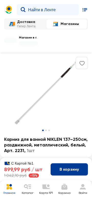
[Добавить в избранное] (82, 63)
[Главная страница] (8, 9)
